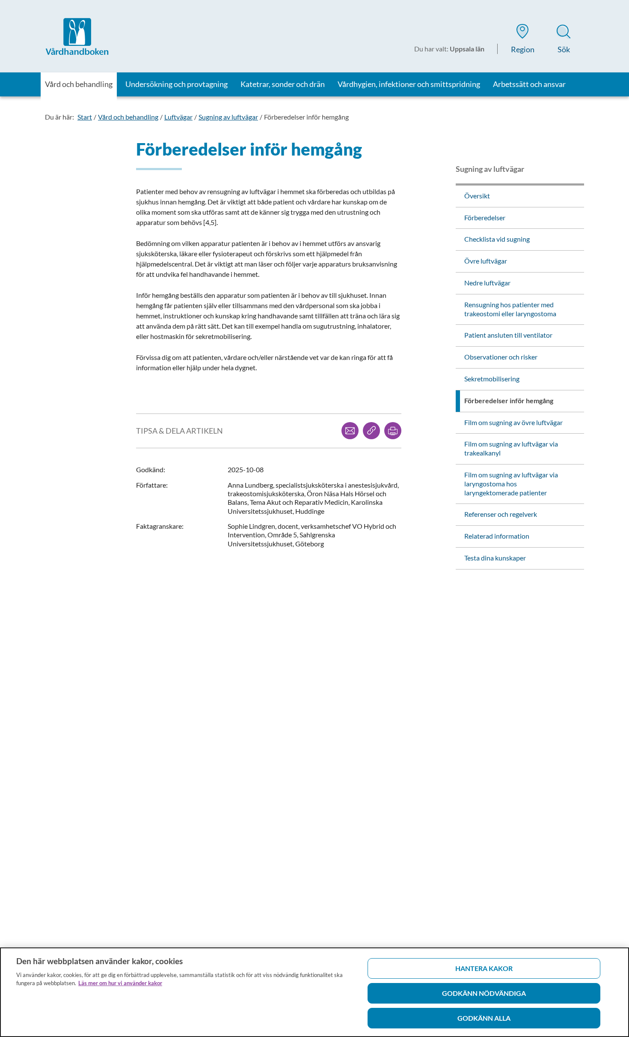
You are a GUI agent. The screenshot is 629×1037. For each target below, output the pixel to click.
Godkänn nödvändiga (484, 993)
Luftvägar (178, 117)
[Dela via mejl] (350, 430)
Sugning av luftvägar (228, 117)
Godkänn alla (483, 1018)
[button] (522, 40)
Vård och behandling (128, 117)
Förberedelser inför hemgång (306, 117)
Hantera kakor (484, 968)
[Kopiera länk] (371, 430)
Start (84, 117)
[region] (314, 992)
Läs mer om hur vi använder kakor (120, 983)
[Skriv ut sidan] (392, 430)
